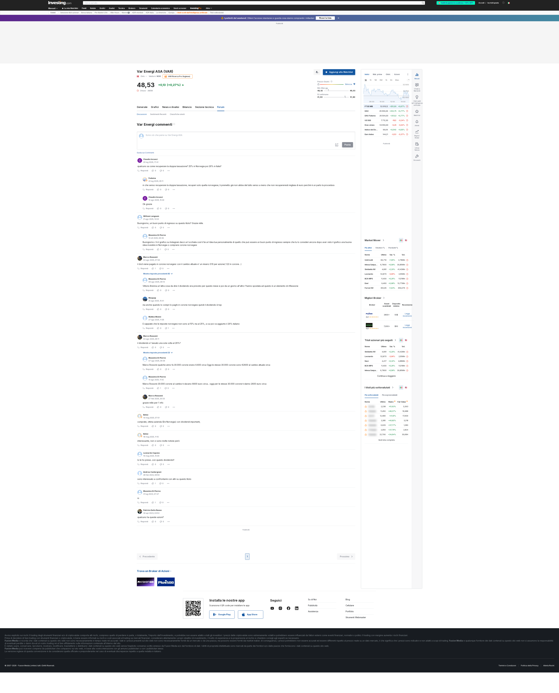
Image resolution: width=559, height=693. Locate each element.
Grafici (155, 107)
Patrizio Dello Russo (152, 510)
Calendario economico (160, 8)
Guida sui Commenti (145, 153)
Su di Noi (312, 599)
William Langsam (151, 216)
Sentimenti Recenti (158, 114)
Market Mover (373, 240)
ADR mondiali (137, 13)
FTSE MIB (369, 106)
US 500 (368, 120)
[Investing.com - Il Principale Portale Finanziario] (59, 3)
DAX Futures (370, 116)
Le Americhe (161, 13)
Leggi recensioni (407, 314)
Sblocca (348, 84)
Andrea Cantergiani (152, 472)
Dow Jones (369, 125)
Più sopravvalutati (389, 395)
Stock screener (180, 8)
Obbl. (388, 74)
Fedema (152, 178)
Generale (142, 107)
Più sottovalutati (371, 395)
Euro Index (369, 134)
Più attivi (368, 248)
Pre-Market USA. (101, 13)
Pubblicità (312, 605)
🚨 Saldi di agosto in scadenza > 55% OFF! (455, 3)
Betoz (145, 415)
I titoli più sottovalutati (377, 387)
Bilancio (187, 107)
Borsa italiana (86, 13)
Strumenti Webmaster (356, 617)
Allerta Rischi (548, 665)
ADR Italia (150, 13)
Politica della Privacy (529, 665)
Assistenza (313, 611)
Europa (171, 13)
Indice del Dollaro (372, 130)
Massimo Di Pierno (157, 235)
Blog (348, 599)
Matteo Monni (154, 317)
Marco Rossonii (150, 257)
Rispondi (144, 171)
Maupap (152, 298)
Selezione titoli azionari (69, 13)
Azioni (52, 13)
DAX (367, 111)
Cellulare (350, 605)
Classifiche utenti (177, 114)
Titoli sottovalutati (217, 13)
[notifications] (503, 2)
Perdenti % (393, 248)
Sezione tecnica (204, 107)
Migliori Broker (373, 297)
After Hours (114, 13)
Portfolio (350, 611)
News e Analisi (170, 107)
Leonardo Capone (151, 453)
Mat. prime (377, 74)
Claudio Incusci (150, 159)
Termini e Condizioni (507, 665)
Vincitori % (380, 248)
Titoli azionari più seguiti (379, 340)
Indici (367, 74)
